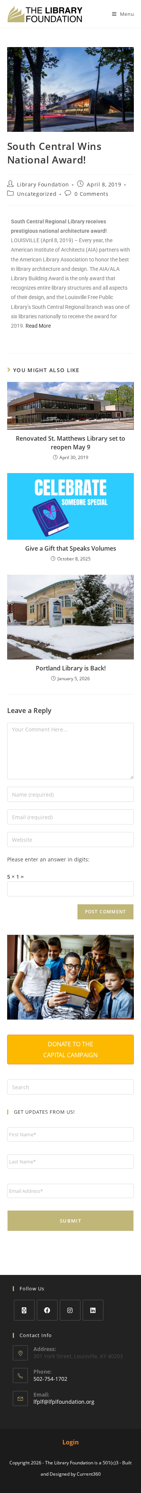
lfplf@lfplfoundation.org (63, 1401)
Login (70, 1442)
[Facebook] (47, 1310)
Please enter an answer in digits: (48, 859)
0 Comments (91, 193)
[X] (24, 1310)
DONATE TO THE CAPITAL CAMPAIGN (70, 1049)
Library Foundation (43, 184)
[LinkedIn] (93, 1310)
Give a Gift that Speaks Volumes (70, 548)
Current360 (89, 1474)
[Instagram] (70, 1310)
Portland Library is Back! (71, 668)
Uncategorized (36, 193)
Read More (38, 326)
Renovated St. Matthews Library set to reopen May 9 (70, 442)
